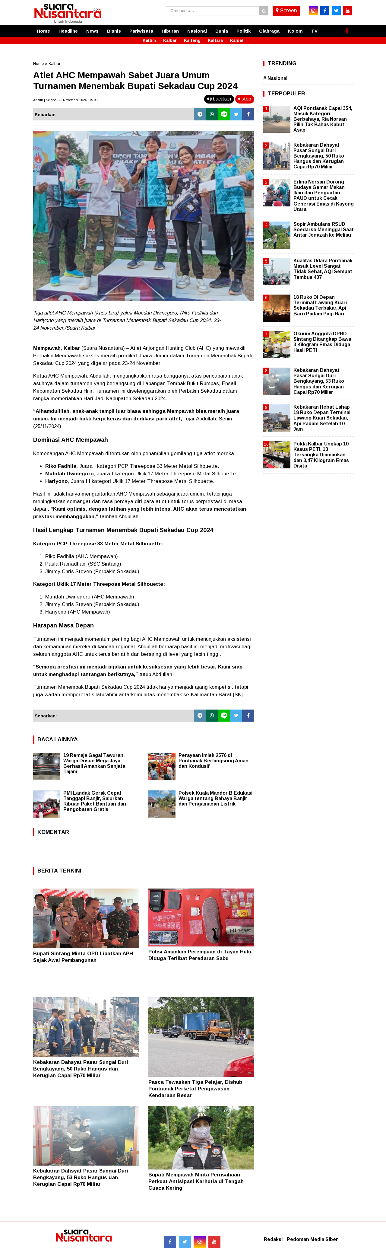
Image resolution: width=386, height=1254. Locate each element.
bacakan (221, 98)
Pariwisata (141, 31)
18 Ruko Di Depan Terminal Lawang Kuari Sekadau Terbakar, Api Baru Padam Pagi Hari (320, 305)
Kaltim (149, 40)
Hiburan (170, 31)
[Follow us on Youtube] (214, 1242)
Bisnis (114, 31)
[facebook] (324, 10)
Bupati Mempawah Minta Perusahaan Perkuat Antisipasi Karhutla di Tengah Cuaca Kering (196, 1181)
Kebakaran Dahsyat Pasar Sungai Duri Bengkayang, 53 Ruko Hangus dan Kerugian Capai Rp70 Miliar (80, 1177)
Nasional (197, 31)
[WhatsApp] (212, 114)
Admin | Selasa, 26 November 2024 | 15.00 (65, 100)
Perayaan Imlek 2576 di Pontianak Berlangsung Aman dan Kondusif (213, 761)
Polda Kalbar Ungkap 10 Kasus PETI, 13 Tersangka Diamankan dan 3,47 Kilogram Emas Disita (321, 454)
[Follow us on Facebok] (170, 1242)
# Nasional (275, 78)
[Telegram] (200, 114)
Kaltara (215, 40)
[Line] (224, 114)
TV (314, 31)
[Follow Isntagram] (200, 1242)
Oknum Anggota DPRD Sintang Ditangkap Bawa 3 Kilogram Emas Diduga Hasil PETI (322, 342)
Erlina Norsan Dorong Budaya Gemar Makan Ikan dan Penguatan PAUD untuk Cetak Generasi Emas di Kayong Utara (323, 195)
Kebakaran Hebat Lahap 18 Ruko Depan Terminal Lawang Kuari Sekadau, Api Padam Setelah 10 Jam (321, 418)
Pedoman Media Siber (312, 1239)
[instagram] (313, 10)
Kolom (295, 31)
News (92, 31)
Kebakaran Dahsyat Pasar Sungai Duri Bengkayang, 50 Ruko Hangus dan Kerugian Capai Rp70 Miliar (80, 1068)
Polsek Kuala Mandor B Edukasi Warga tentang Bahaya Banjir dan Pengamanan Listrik (215, 798)
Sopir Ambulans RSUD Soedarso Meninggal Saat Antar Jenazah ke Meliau (323, 230)
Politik (243, 31)
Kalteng (192, 40)
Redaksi (273, 1239)
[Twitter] (236, 114)
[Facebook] (248, 114)
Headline (68, 31)
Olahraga (269, 31)
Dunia (221, 31)
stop (245, 98)
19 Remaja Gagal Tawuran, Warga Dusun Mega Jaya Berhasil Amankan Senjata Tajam (94, 763)
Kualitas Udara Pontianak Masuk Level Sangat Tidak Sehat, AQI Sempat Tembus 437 (323, 269)
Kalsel (236, 40)
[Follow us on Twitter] (185, 1242)
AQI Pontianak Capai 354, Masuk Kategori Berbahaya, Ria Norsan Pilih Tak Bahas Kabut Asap (322, 119)
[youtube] (347, 10)
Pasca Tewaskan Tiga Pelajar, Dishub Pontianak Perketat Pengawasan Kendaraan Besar (195, 1088)
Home (43, 31)
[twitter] (336, 10)
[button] (347, 28)
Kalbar (170, 40)
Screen (288, 11)
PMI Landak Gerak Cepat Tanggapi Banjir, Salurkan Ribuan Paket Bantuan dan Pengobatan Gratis (94, 801)
